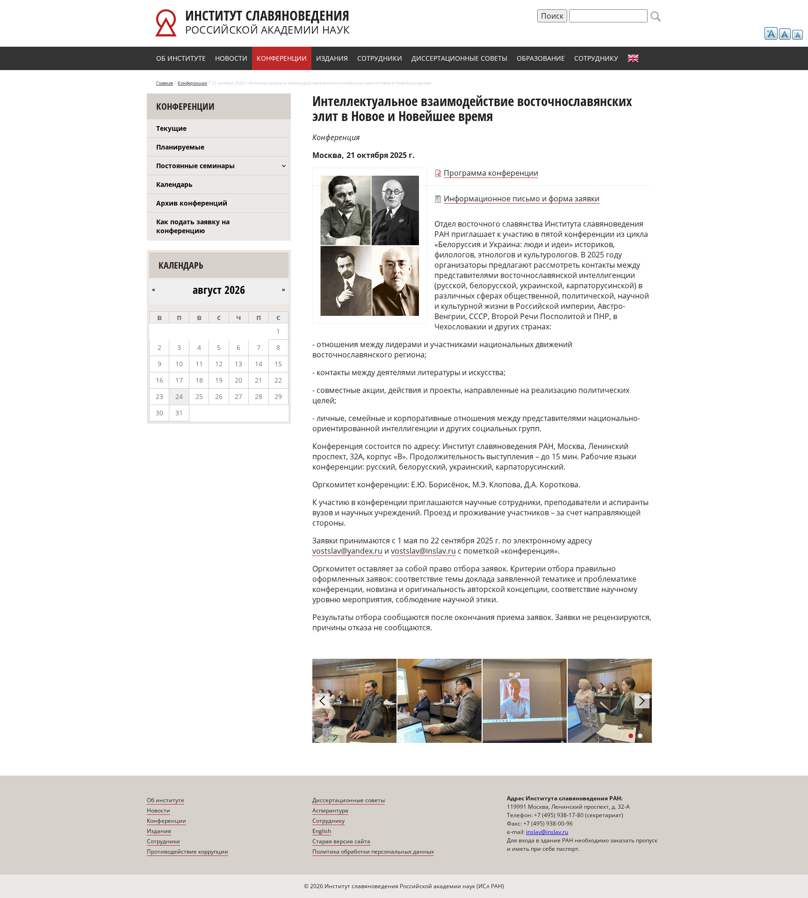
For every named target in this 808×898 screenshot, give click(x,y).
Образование (541, 58)
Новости (231, 58)
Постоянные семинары (195, 165)
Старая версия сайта (341, 841)
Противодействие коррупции (187, 851)
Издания (332, 58)
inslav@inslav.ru (547, 832)
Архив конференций (191, 203)
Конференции (282, 58)
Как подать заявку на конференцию (193, 226)
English (633, 58)
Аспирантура (330, 810)
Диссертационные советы (459, 58)
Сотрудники (379, 58)
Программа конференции (491, 173)
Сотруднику (596, 58)
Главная (164, 83)
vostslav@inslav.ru (423, 551)
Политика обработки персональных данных (373, 851)
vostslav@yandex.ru (347, 551)
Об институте (181, 58)
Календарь (174, 184)
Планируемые (180, 147)
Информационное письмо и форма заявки (521, 198)
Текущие (171, 128)
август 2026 (219, 290)
